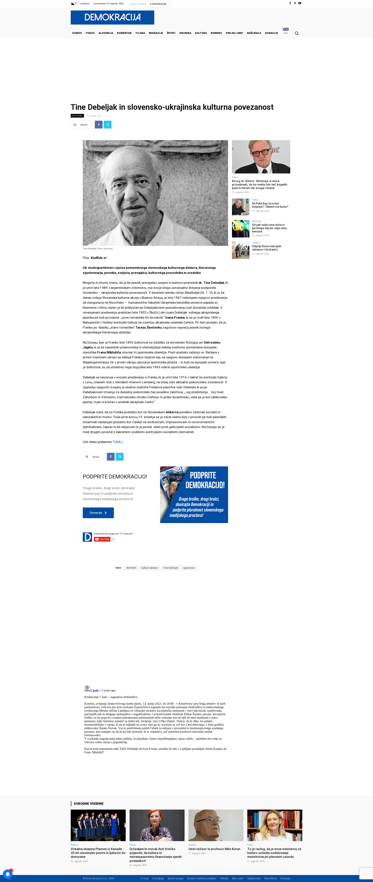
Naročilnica (270, 878)
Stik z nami (237, 878)
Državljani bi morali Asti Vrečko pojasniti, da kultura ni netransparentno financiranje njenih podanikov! (156, 855)
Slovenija (256, 221)
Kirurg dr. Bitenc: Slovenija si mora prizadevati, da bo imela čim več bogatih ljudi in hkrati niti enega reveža (259, 184)
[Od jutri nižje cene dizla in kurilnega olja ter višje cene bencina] (240, 228)
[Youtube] (299, 3)
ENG (286, 33)
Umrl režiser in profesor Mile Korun (214, 849)
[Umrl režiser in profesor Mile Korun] (215, 825)
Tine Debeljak (170, 568)
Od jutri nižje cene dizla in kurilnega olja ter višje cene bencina (269, 228)
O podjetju (158, 878)
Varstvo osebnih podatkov (201, 878)
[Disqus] (155, 627)
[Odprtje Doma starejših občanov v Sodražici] (240, 250)
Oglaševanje (254, 878)
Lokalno (256, 242)
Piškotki (224, 878)
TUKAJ (117, 442)
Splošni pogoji (175, 878)
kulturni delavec (149, 568)
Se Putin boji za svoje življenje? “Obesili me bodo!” (270, 205)
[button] (296, 33)
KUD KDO (131, 568)
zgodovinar (189, 568)
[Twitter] (295, 3)
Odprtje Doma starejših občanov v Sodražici (266, 248)
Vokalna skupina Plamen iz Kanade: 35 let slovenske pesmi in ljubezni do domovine (98, 853)
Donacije (285, 878)
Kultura (77, 115)
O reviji (144, 878)
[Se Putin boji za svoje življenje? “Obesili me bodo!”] (240, 207)
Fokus (235, 177)
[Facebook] (290, 3)
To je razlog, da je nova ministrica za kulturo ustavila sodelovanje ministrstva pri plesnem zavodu (274, 853)
